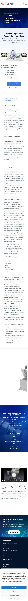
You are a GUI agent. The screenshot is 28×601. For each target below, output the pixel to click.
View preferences (14, 595)
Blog (4, 566)
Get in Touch (14, 532)
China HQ (6, 548)
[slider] (7, 481)
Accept (14, 587)
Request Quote (15, 83)
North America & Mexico (10, 543)
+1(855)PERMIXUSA (14, 433)
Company (6, 564)
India (4, 553)
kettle (7, 292)
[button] (25, 488)
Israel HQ (5, 546)
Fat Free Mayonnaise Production (10, 100)
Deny (14, 591)
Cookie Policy (9, 599)
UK (4, 555)
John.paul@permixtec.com (14, 441)
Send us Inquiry (14, 448)
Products (5, 562)
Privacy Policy (17, 599)
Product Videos (15, 87)
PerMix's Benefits (9, 106)
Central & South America (10, 550)
